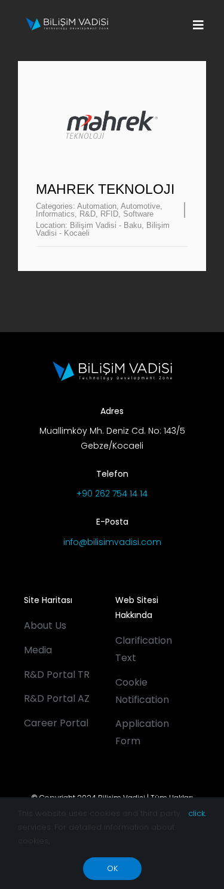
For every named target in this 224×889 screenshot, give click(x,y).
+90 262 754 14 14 (112, 494)
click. (197, 813)
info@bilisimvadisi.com (112, 542)
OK (112, 868)
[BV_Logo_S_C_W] (67, 22)
